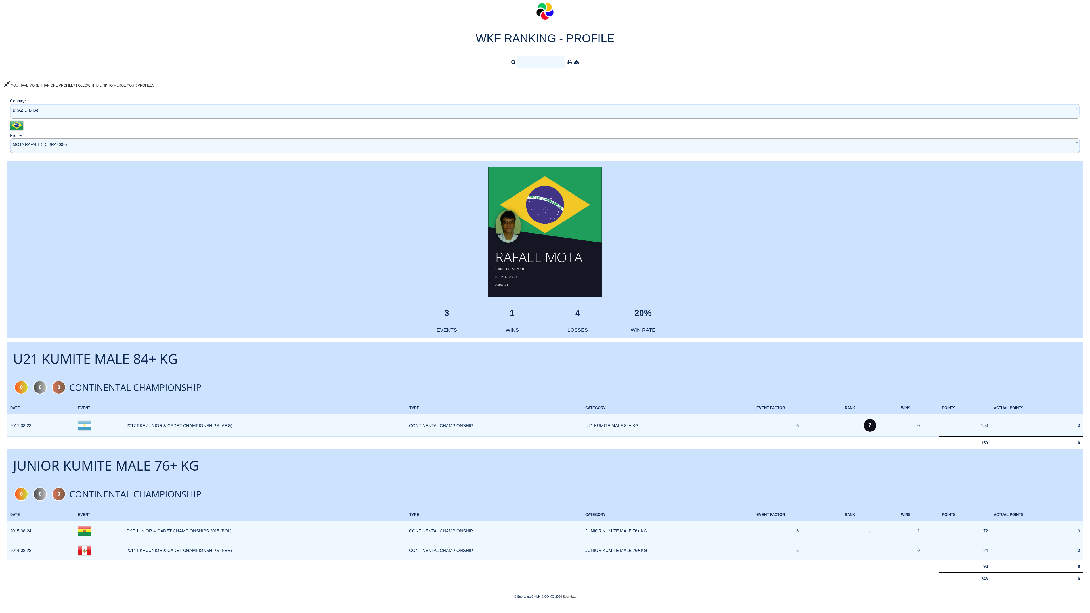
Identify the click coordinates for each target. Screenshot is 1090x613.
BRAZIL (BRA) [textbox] (25, 110)
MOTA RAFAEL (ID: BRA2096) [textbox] (40, 144)
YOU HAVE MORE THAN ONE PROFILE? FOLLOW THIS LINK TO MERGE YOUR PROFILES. (82, 85)
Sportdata (569, 596)
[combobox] (545, 111)
